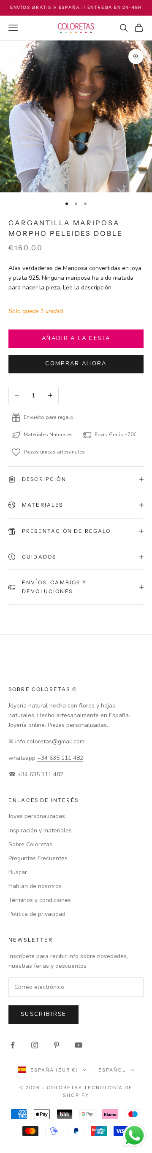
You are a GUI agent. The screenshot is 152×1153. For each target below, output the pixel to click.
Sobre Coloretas (30, 844)
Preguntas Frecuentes (38, 858)
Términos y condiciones (39, 900)
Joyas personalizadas (36, 816)
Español (112, 1070)
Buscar (17, 872)
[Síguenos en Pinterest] (56, 1045)
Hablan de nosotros (35, 886)
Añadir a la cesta (76, 338)
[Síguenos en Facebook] (12, 1045)
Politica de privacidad (36, 914)
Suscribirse (43, 1014)
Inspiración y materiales (40, 830)
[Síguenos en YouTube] (78, 1045)
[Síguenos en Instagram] (34, 1045)
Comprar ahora (75, 363)
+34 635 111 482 (60, 758)
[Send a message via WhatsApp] (134, 1135)
